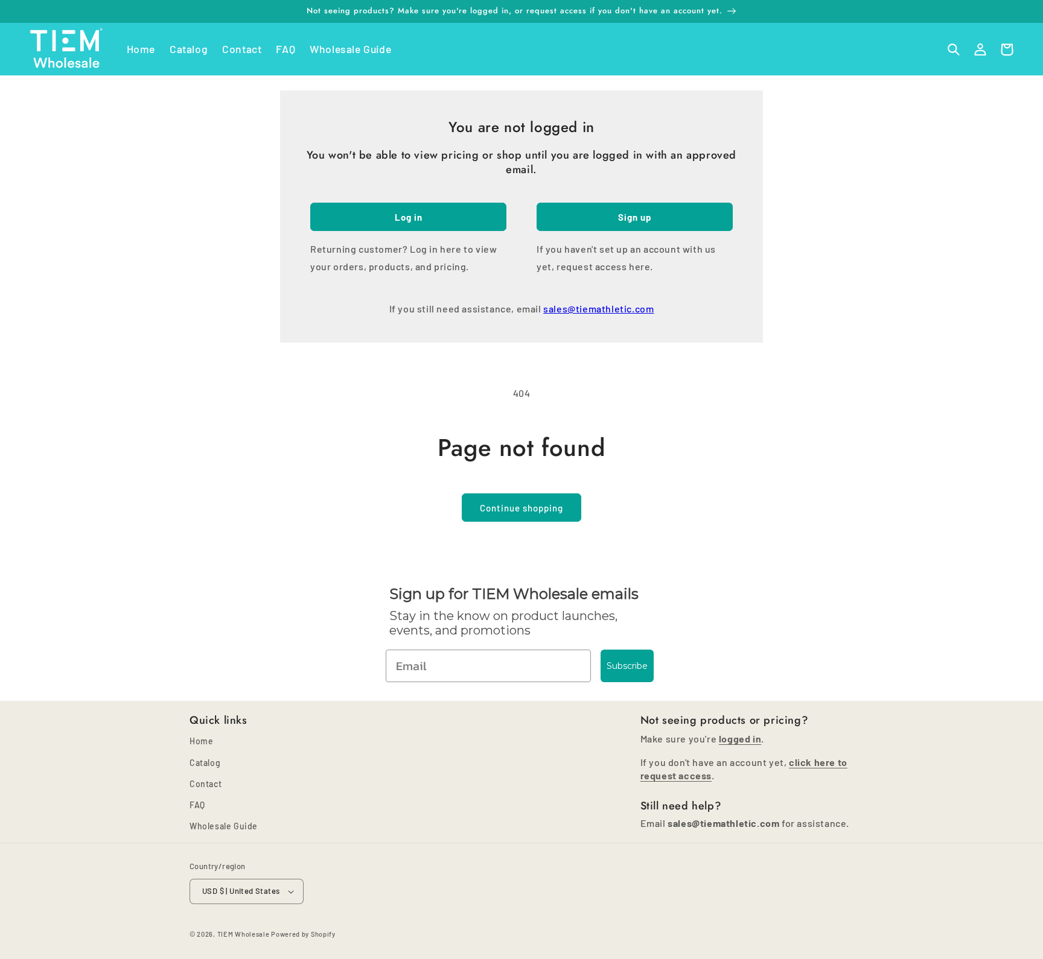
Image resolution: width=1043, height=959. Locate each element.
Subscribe (627, 665)
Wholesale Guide (224, 826)
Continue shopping (521, 507)
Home (201, 741)
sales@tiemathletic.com (598, 308)
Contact (206, 784)
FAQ (197, 805)
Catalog (205, 763)
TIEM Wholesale (243, 934)
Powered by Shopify (303, 934)
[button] (953, 49)
